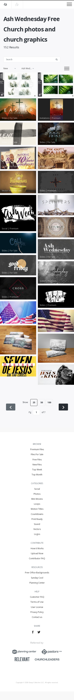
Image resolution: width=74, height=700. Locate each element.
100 (49, 402)
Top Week (37, 469)
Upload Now (37, 553)
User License (37, 607)
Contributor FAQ (37, 558)
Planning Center (37, 582)
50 (41, 402)
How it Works (37, 548)
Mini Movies (37, 498)
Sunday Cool (37, 577)
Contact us (37, 617)
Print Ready (37, 519)
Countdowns (37, 514)
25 (34, 402)
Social (37, 488)
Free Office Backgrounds (37, 572)
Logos (37, 534)
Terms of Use (37, 601)
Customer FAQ (37, 596)
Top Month (37, 474)
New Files (37, 464)
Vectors (37, 529)
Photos (37, 493)
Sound (37, 524)
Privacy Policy (37, 612)
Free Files (37, 459)
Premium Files (37, 449)
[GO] (57, 59)
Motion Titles (37, 508)
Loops (37, 503)
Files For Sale (37, 454)
